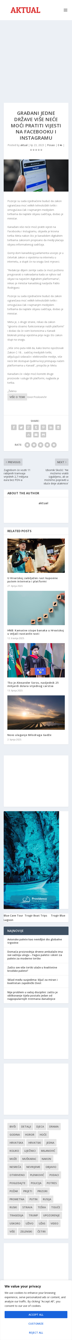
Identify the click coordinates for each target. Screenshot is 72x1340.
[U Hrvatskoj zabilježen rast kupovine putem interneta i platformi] (36, 556)
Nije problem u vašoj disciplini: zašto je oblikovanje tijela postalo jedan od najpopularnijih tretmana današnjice (32, 995)
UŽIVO (29, 1223)
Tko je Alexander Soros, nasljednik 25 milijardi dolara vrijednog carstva (33, 684)
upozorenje (51, 1215)
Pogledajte (17, 1183)
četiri (41, 1231)
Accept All (36, 1314)
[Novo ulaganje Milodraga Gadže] (36, 712)
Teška (42, 1207)
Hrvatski (34, 1142)
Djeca (40, 1126)
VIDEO (54, 1223)
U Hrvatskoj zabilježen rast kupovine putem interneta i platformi (32, 579)
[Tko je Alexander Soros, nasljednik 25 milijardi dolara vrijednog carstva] (36, 660)
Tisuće (55, 1207)
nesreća (15, 1167)
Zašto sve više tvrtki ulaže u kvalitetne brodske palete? (32, 969)
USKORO (15, 1223)
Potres (52, 1183)
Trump (33, 1215)
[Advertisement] (36, 58)
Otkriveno (17, 1175)
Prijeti (27, 1191)
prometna (17, 1199)
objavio (51, 1167)
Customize (36, 1323)
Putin (33, 1199)
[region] (36, 1310)
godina (15, 1134)
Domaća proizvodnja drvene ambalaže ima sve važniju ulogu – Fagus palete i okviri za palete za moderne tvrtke (35, 955)
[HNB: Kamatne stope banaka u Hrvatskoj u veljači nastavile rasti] (36, 608)
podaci (54, 1175)
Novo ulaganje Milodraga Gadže (29, 735)
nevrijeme (33, 1167)
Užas (42, 1223)
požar (14, 1191)
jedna (50, 1142)
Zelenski (26, 1231)
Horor (29, 1134)
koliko (14, 1150)
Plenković (37, 1175)
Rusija (47, 1199)
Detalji (26, 1126)
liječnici (30, 1150)
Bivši (13, 1126)
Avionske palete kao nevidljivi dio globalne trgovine (34, 941)
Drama (54, 1126)
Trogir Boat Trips (36, 915)
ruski (13, 1207)
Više (12, 1231)
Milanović (48, 1150)
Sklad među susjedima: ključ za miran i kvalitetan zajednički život (32, 981)
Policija (36, 1183)
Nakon (46, 1159)
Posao (51, 145)
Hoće (43, 1134)
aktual (24, 145)
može (13, 1159)
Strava (27, 1207)
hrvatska (16, 1142)
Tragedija (16, 1215)
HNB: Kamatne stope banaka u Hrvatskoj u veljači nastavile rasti (35, 632)
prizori (42, 1191)
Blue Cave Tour (13, 915)
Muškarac (29, 1159)
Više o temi (17, 397)
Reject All (36, 1332)
